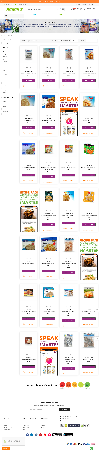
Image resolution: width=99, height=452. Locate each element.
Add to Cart (28, 80)
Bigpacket (5, 111)
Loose (4, 114)
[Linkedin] (31, 434)
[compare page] (97, 310)
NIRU (49, 165)
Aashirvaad (6, 51)
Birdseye (5, 61)
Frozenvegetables (7, 43)
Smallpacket (6, 109)
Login (88, 8)
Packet (4, 106)
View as (23, 40)
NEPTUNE (49, 118)
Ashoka (5, 56)
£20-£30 (5, 90)
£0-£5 (4, 83)
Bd (3, 59)
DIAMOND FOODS (29, 71)
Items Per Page (66, 40)
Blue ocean (6, 64)
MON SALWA (89, 165)
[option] (49, 1)
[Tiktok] (49, 434)
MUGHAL (89, 309)
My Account (90, 9)
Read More (49, 30)
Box (4, 104)
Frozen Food (11, 35)
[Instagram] (36, 434)
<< (2, 35)
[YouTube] (45, 434)
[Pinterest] (40, 434)
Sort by (82, 40)
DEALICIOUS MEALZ (49, 213)
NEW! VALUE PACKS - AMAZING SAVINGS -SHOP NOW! (49, 1)
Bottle (4, 101)
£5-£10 (4, 85)
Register (93, 8)
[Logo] (14, 10)
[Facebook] (27, 434)
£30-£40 (5, 92)
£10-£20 (5, 88)
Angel (4, 54)
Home (5, 35)
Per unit (4, 74)
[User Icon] (85, 9)
